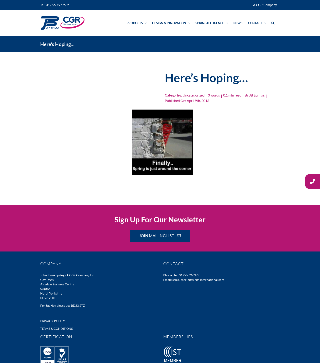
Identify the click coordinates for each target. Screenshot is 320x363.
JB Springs (257, 95)
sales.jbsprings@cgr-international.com (198, 279)
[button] (272, 23)
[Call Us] (312, 181)
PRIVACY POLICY (52, 321)
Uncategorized (194, 95)
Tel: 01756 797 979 (186, 275)
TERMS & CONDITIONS (56, 328)
